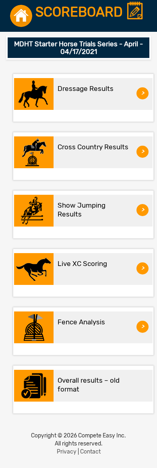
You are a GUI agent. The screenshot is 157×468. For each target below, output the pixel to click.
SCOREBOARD (80, 12)
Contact (90, 451)
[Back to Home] (21, 16)
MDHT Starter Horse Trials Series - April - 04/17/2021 (78, 48)
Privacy (66, 451)
